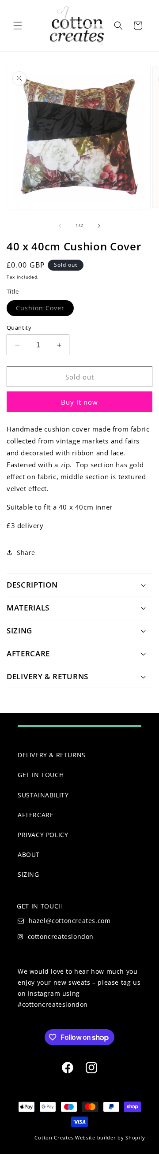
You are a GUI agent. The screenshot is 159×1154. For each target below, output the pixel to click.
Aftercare (35, 815)
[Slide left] (60, 225)
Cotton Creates (53, 1137)
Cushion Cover (45, 309)
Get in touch (41, 775)
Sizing (28, 874)
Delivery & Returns (52, 755)
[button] (17, 25)
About (29, 854)
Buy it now (79, 402)
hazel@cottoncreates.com (69, 920)
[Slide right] (99, 225)
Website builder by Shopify (110, 1137)
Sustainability (43, 795)
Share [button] (26, 552)
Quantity (19, 327)
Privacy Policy (43, 834)
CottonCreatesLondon (61, 936)
